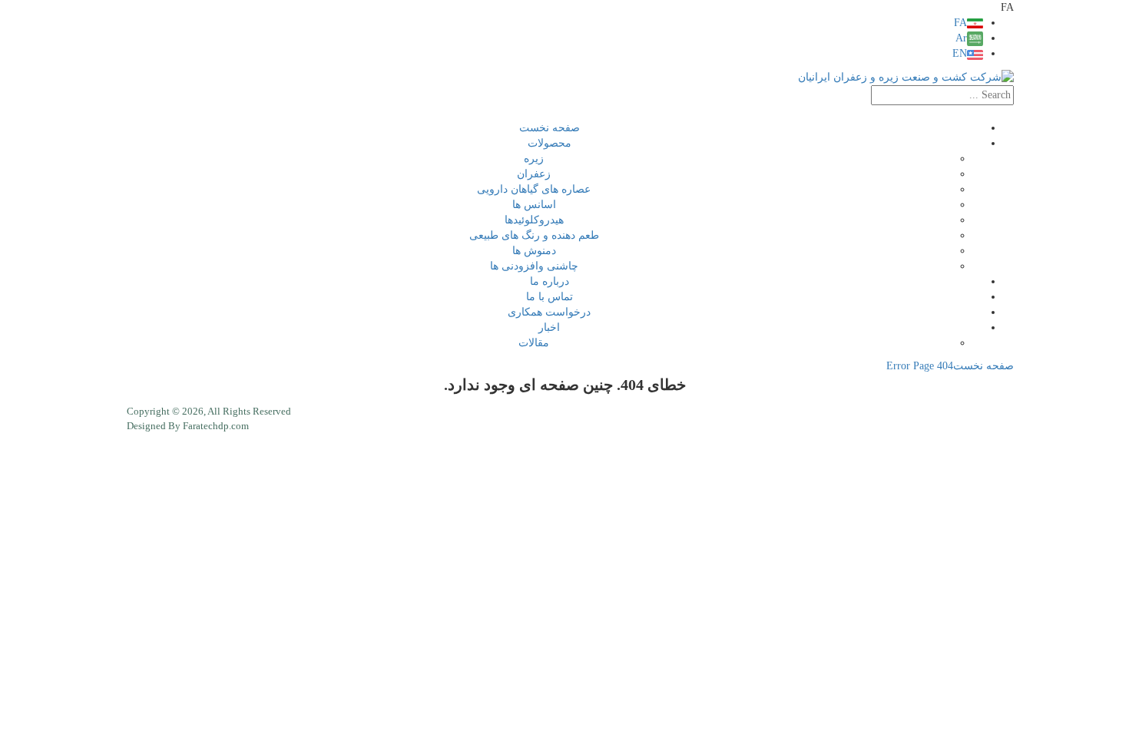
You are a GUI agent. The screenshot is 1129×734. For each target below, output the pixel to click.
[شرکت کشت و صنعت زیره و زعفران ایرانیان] (906, 76)
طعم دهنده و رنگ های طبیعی (534, 235)
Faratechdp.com (216, 425)
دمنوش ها (534, 250)
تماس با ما (549, 297)
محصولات (549, 143)
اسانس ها (534, 204)
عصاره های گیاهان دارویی (534, 189)
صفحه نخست (549, 128)
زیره (534, 158)
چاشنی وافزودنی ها (534, 266)
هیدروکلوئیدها (534, 220)
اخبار (549, 327)
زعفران (534, 174)
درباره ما (549, 281)
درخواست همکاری (549, 312)
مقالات (533, 343)
